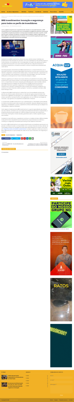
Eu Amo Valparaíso (10, 135)
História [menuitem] (24, 12)
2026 (37, 386)
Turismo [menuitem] (30, 12)
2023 (37, 378)
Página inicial (4, 16)
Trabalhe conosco (63, 400)
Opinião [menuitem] (61, 12)
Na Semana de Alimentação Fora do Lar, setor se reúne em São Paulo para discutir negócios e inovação (15, 385)
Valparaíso (10, 16)
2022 (37, 375)
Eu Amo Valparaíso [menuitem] (12, 12)
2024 (37, 380)
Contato (71, 400)
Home (51, 400)
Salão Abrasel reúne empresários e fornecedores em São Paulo (15, 377)
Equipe (55, 400)
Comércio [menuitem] (38, 12)
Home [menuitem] (3, 12)
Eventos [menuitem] (45, 12)
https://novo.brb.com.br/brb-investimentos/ (15, 129)
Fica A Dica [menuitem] (53, 12)
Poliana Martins (6, 26)
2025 (37, 383)
